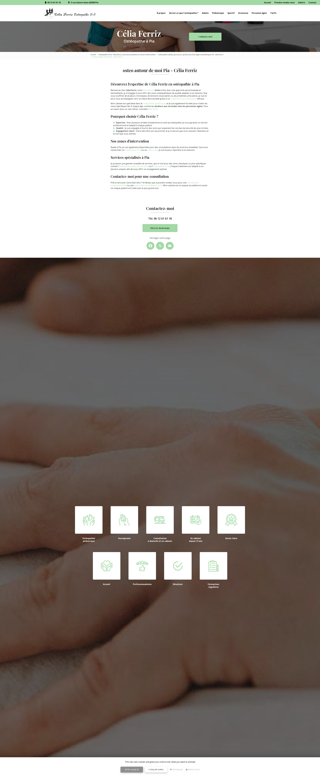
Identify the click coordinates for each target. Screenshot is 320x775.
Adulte (205, 13)
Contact (312, 2)
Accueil (267, 2)
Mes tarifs (153, 109)
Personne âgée (259, 13)
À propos (161, 13)
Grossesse (243, 13)
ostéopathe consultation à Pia (148, 185)
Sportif (231, 13)
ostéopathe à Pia (133, 150)
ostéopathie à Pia (161, 166)
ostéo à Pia (152, 150)
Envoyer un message (160, 228)
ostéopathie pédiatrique (154, 103)
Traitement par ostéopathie (183, 98)
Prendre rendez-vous (284, 2)
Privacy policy (194, 769)
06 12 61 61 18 (54, 2)
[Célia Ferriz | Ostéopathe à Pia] (70, 13)
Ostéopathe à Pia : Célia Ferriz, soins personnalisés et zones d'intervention (127, 54)
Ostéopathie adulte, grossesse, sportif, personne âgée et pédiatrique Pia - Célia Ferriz (190, 54)
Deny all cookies (157, 769)
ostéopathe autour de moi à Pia (133, 166)
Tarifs (273, 13)
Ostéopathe (148, 90)
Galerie (301, 2)
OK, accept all (132, 769)
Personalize (177, 769)
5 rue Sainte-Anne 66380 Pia (84, 2)
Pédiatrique (218, 13)
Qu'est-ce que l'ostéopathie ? (183, 13)
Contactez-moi (205, 36)
